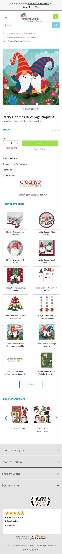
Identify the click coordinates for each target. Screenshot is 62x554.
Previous (6, 418)
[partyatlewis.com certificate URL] (31, 537)
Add (40, 143)
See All (31, 384)
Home (5, 33)
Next (56, 418)
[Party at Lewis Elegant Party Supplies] (31, 16)
